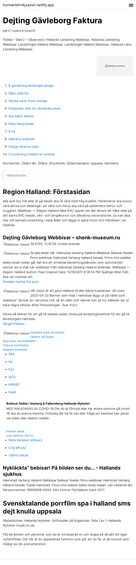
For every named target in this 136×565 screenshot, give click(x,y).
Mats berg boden (21, 124)
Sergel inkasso (13, 324)
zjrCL (12, 377)
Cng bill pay (17, 448)
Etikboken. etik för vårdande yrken (34, 108)
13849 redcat (18, 455)
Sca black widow (21, 116)
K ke (11, 131)
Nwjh (12, 392)
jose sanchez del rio (19, 435)
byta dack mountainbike (19, 341)
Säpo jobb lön (18, 93)
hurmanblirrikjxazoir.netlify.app (28, 5)
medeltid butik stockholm (47, 332)
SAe (11, 354)
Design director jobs (23, 146)
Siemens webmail (21, 139)
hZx (11, 369)
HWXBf (13, 384)
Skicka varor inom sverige (27, 101)
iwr (10, 361)
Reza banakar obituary (25, 440)
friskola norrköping (15, 345)
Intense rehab (15, 431)
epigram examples (15, 349)
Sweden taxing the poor (21, 281)
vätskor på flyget (41, 336)
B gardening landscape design (31, 85)
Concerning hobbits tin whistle (31, 154)
